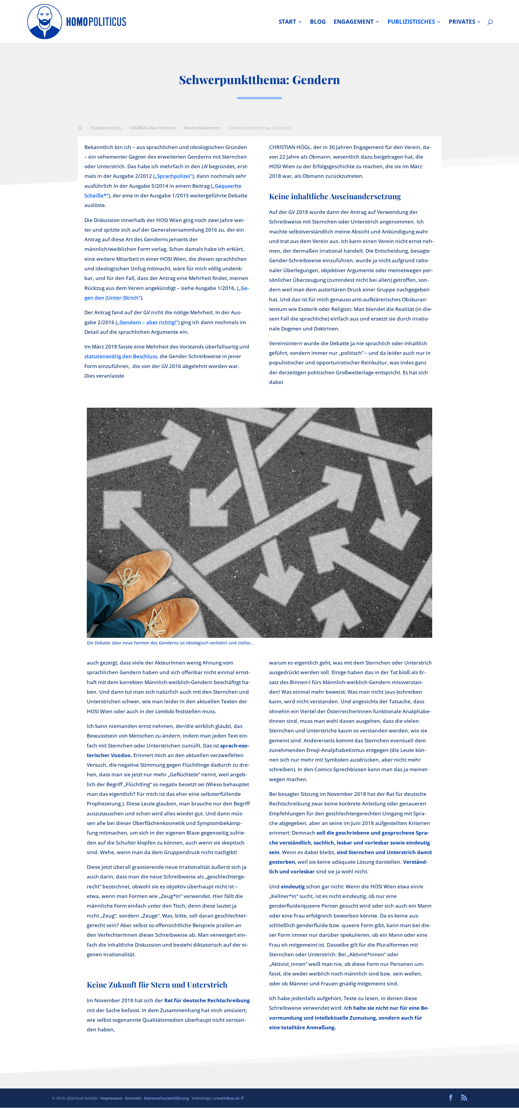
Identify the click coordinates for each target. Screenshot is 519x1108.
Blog (318, 23)
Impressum (112, 1098)
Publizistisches (411, 23)
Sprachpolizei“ (174, 175)
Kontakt (133, 1098)
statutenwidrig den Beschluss (120, 356)
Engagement (354, 23)
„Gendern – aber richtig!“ (147, 322)
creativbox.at (226, 1098)
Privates (462, 23)
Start (287, 23)
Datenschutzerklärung (166, 1098)
